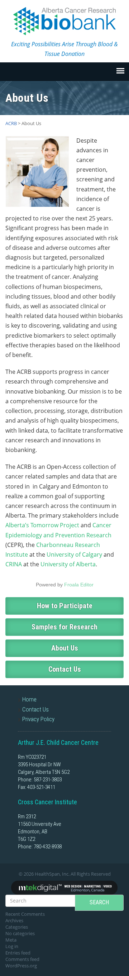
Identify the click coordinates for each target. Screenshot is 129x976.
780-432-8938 (48, 846)
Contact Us (64, 669)
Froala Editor (79, 584)
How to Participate (64, 605)
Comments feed (22, 959)
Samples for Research (64, 627)
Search (99, 902)
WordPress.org (21, 965)
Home (29, 699)
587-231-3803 (48, 779)
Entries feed (17, 952)
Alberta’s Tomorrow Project (42, 525)
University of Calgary (74, 554)
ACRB (11, 123)
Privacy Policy (38, 719)
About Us (64, 648)
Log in (11, 946)
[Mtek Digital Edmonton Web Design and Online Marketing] (64, 887)
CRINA (13, 564)
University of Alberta (68, 564)
